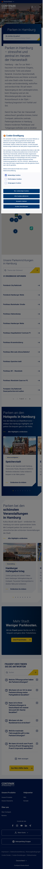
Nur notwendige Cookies (21, 191)
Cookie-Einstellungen (21, 206)
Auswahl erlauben (21, 201)
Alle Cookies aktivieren (21, 196)
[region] (21, 171)
